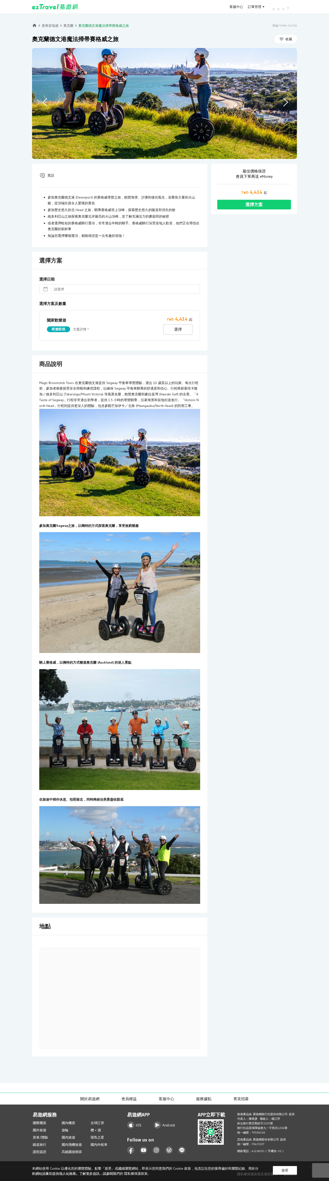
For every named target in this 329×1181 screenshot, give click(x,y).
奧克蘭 (68, 25)
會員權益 (129, 1098)
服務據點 (203, 1098)
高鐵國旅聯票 (72, 1152)
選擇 (178, 329)
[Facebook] (131, 1150)
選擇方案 (254, 204)
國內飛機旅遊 (72, 1144)
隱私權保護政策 (136, 1173)
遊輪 (65, 1130)
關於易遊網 (89, 1098)
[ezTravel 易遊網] (55, 6)
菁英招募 (241, 1098)
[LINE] (182, 1150)
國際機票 (39, 1123)
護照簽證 (39, 1152)
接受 (285, 1170)
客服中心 (236, 7)
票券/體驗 (40, 1137)
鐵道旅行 (39, 1144)
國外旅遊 (39, 1130)
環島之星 (97, 1137)
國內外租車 (99, 1144)
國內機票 (68, 1123)
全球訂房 (97, 1123)
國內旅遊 (68, 1137)
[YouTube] (143, 1150)
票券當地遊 (50, 25)
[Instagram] (156, 1150)
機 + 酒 (96, 1130)
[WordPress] (169, 1150)
